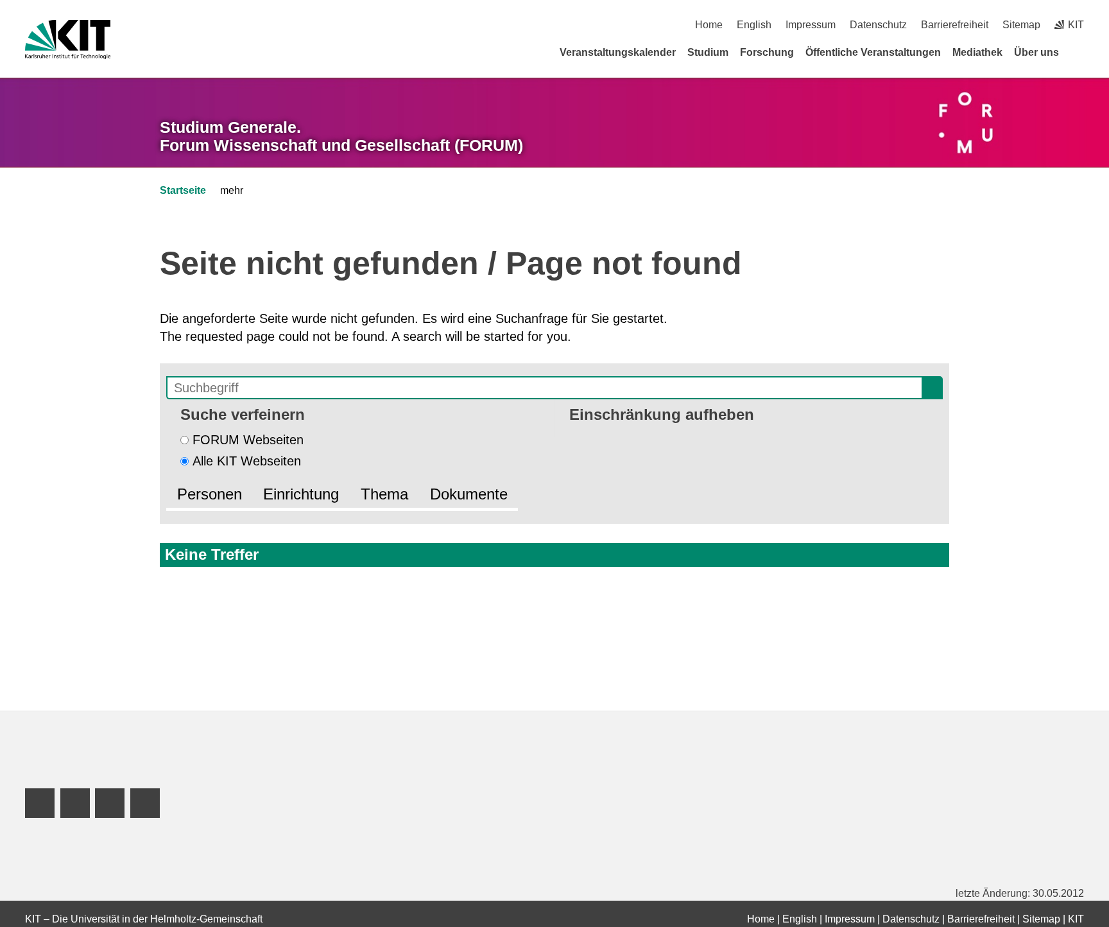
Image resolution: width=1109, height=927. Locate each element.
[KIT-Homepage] (67, 39)
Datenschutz (878, 24)
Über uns (1036, 52)
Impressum (811, 24)
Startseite (183, 190)
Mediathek (977, 52)
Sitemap (1021, 24)
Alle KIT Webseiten (247, 461)
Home (709, 24)
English (754, 24)
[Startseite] (1079, 52)
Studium (707, 52)
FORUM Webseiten (248, 440)
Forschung (767, 52)
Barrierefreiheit (954, 24)
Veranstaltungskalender (618, 52)
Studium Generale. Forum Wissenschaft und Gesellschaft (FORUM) (341, 136)
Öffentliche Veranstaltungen (873, 52)
